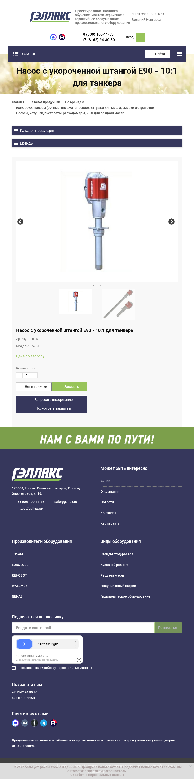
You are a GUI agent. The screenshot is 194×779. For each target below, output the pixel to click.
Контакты (108, 513)
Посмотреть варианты (53, 408)
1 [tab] (93, 285)
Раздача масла (113, 575)
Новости (107, 502)
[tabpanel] (97, 221)
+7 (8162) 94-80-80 (98, 40)
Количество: (25, 368)
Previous (20, 222)
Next (171, 222)
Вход (130, 37)
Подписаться (168, 627)
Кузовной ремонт (114, 565)
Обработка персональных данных (97, 775)
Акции (105, 481)
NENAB (17, 596)
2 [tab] (100, 285)
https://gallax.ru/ (30, 508)
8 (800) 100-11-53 (98, 34)
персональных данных (74, 668)
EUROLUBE (20, 565)
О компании (110, 491)
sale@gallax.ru (65, 502)
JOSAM (17, 554)
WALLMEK (19, 586)
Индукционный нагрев (118, 586)
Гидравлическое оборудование (125, 596)
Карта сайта (110, 523)
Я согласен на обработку (55, 668)
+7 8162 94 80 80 (24, 692)
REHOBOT (19, 575)
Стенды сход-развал (117, 554)
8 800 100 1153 (23, 698)
